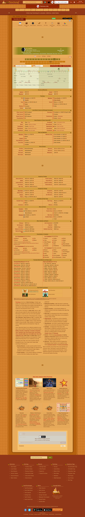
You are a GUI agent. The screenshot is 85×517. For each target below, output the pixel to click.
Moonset (50, 94)
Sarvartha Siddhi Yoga (23, 333)
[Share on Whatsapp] (54, 18)
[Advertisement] (42, 37)
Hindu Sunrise (42, 490)
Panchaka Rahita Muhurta (19, 261)
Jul (43, 59)
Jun (41, 59)
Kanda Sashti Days (29, 499)
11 (47, 61)
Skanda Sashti (49, 53)
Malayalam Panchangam (44, 497)
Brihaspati (56, 333)
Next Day (67, 65)
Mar (33, 59)
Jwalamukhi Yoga (19, 335)
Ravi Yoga (55, 53)
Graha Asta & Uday (29, 473)
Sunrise (21, 92)
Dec (57, 59)
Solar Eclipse (13, 466)
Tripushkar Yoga (21, 332)
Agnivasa (21, 210)
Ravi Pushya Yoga (30, 332)
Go (50, 457)
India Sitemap (51, 514)
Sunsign (21, 138)
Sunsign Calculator (43, 494)
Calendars (27, 9)
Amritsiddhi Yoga (71, 468)
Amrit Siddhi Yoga (32, 333)
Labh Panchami (36, 53)
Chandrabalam (21, 236)
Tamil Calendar (28, 492)
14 (55, 61)
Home (17, 9)
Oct (51, 59)
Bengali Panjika (42, 499)
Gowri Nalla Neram (29, 490)
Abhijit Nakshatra (57, 477)
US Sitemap (26, 514)
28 (53, 63)
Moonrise (21, 94)
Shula (26, 102)
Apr (36, 59)
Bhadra (17, 330)
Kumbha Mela (42, 501)
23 (39, 63)
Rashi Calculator (42, 492)
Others (67, 9)
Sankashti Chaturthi (52, 344)
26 (47, 63)
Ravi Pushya (70, 475)
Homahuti (21, 208)
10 (45, 61)
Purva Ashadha (57, 98)
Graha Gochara (28, 477)
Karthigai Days (28, 494)
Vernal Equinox (14, 471)
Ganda (26, 104)
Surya (50, 333)
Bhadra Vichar (57, 471)
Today (60, 65)
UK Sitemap (31, 514)
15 (58, 61)
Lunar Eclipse (14, 468)
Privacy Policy (57, 498)
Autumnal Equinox (15, 475)
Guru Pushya (71, 477)
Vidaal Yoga (59, 53)
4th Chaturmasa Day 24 (27, 53)
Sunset (50, 92)
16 (61, 61)
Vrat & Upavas (39, 9)
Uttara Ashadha (57, 100)
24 (42, 63)
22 (37, 63)
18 (26, 63)
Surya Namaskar (58, 334)
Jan (28, 59)
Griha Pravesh (42, 468)
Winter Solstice (14, 477)
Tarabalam (49, 236)
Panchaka (21, 330)
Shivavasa (21, 214)
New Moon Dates (28, 468)
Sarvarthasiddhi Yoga (72, 466)
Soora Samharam (42, 53)
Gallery (63, 9)
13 (53, 61)
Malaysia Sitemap (37, 514)
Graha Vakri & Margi (29, 475)
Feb (30, 59)
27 (50, 63)
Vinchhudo (32, 330)
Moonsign (21, 134)
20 (31, 63)
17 (63, 61)
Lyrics (59, 9)
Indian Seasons (42, 488)
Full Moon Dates (28, 466)
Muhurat (33, 9)
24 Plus (48, 56)
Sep (49, 59)
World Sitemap (42, 513)
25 (45, 63)
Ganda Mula (27, 330)
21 (34, 63)
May (39, 59)
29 (55, 63)
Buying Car (41, 471)
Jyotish (50, 9)
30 (58, 63)
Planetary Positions (29, 471)
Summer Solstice (14, 473)
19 (29, 63)
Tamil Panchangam (29, 488)
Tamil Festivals (28, 497)
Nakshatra (50, 98)
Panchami (27, 98)
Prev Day (53, 65)
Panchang (22, 9)
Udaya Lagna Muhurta (47, 261)
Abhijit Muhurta (48, 318)
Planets (55, 9)
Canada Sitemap (58, 514)
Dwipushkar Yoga (71, 471)
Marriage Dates (42, 466)
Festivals (46, 9)
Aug (46, 59)
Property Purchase (43, 473)
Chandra (46, 333)
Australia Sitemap (45, 514)
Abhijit (21, 180)
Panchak (55, 466)
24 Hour (44, 56)
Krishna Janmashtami (63, 344)
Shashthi (27, 100)
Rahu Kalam (20, 190)
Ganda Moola (56, 468)
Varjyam (21, 194)
